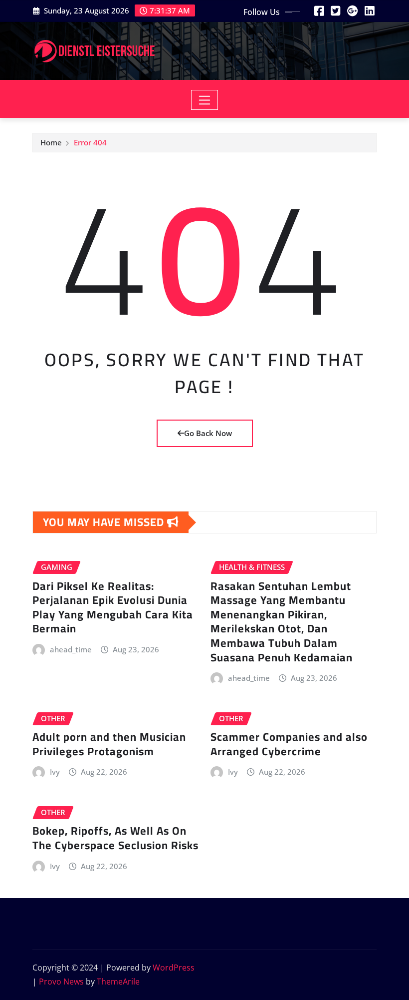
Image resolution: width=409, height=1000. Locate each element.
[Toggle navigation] (204, 100)
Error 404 (90, 142)
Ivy (55, 772)
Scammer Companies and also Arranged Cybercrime (289, 744)
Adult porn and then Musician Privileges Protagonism (109, 744)
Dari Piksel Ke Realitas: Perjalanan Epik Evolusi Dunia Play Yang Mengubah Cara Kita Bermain (112, 607)
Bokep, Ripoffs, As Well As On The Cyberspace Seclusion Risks (115, 838)
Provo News (61, 981)
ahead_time (71, 649)
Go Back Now (208, 433)
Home (51, 142)
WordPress (174, 967)
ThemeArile (118, 981)
